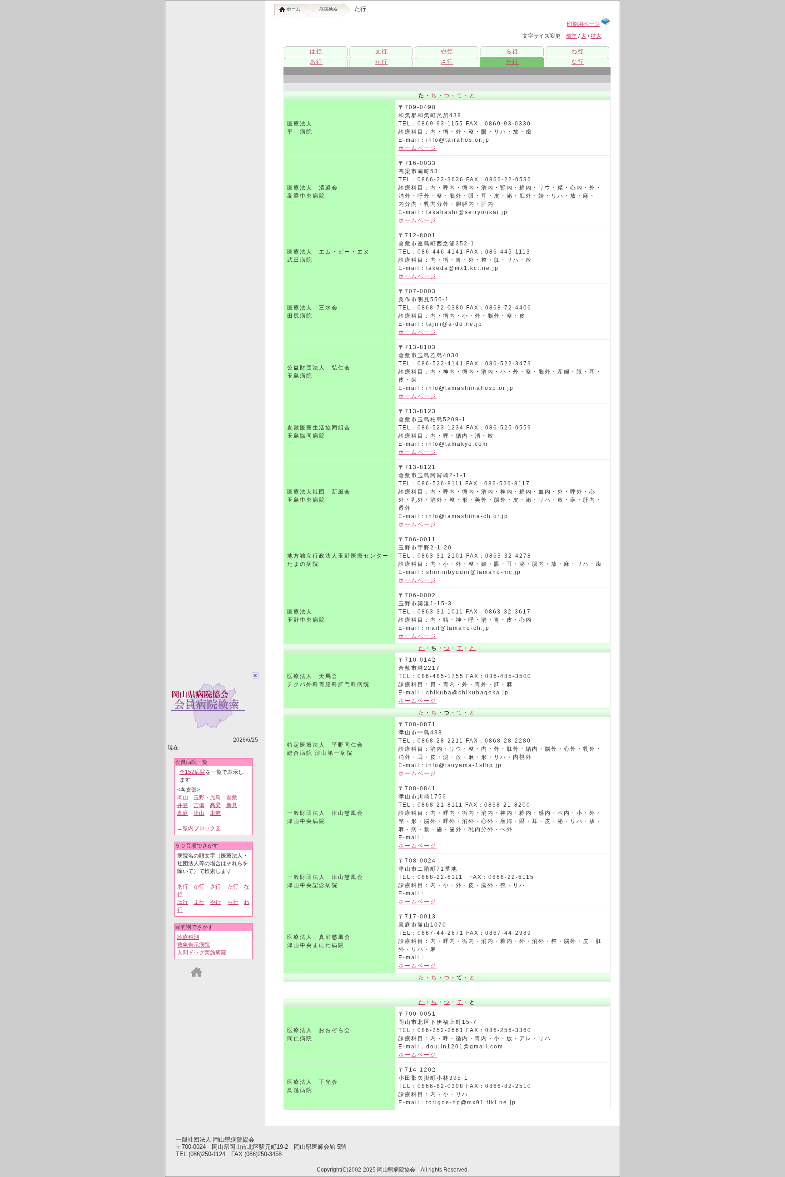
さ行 (215, 886)
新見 (231, 805)
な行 (577, 62)
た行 (233, 886)
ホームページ (417, 148)
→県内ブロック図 (199, 828)
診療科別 (188, 937)
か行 (199, 886)
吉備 (199, 805)
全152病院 (192, 772)
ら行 (233, 902)
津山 (199, 813)
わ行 (577, 51)
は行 (182, 902)
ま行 (199, 902)
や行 (215, 902)
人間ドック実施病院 (201, 952)
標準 (571, 36)
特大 (596, 36)
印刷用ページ (583, 24)
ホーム (293, 8)
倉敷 (231, 797)
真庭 (182, 813)
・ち (431, 977)
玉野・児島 (207, 797)
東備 (215, 813)
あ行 (182, 886)
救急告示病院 (193, 945)
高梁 (215, 805)
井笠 (182, 805)
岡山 (182, 797)
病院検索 (328, 8)
